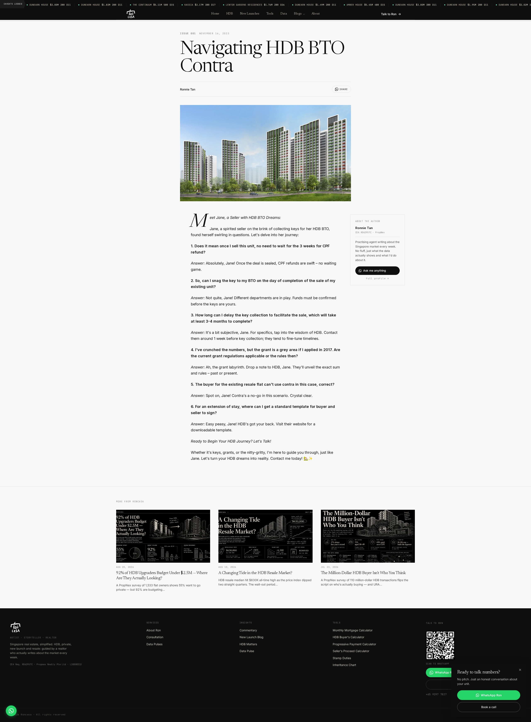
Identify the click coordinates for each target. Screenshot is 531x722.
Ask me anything (374, 270)
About (316, 13)
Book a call (488, 707)
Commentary (248, 630)
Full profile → (377, 278)
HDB (229, 13)
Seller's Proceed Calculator (351, 651)
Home (215, 13)
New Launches (249, 13)
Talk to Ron (391, 14)
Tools (270, 13)
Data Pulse (247, 651)
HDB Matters (248, 644)
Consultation (154, 637)
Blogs (298, 13)
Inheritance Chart (344, 665)
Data (283, 13)
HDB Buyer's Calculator (348, 637)
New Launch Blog (251, 637)
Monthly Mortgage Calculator (353, 630)
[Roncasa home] (131, 14)
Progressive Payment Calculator (354, 644)
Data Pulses (154, 644)
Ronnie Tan (187, 89)
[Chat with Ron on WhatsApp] (11, 710)
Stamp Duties (342, 658)
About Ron (153, 630)
